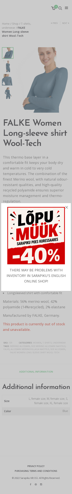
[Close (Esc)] (66, 207)
